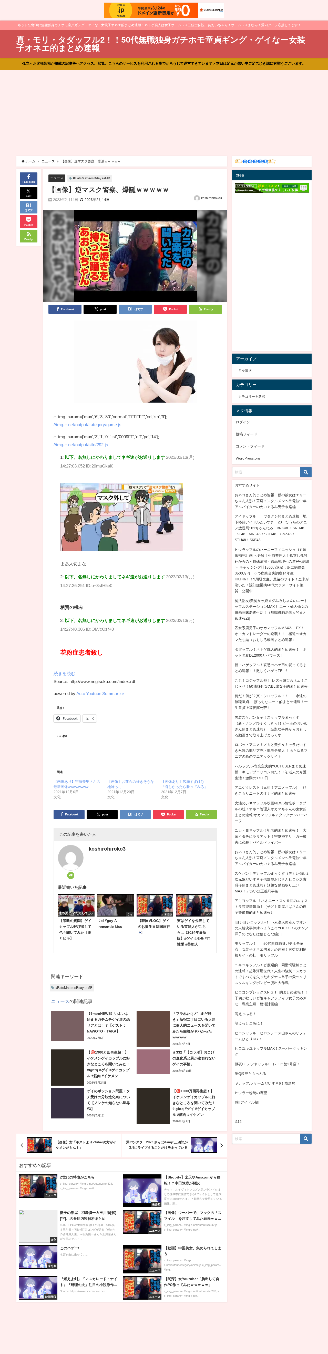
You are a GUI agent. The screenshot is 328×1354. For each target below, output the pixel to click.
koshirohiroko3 (211, 198)
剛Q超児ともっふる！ (252, 1073)
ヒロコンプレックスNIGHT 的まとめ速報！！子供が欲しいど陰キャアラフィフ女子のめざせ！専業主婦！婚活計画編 (271, 998)
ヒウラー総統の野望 (251, 1093)
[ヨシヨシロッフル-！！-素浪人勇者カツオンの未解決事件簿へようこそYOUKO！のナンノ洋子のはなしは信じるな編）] (272, 928)
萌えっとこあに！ (249, 1023)
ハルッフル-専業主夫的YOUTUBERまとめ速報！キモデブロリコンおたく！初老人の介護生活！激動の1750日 (270, 772)
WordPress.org (248, 458)
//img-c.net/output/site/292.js (81, 444)
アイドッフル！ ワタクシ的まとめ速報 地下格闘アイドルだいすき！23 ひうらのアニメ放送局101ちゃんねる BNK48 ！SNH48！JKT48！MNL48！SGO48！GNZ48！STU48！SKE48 (271, 528)
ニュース (56, 178)
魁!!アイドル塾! (247, 1102)
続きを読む (64, 673)
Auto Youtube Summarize (100, 693)
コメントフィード (250, 446)
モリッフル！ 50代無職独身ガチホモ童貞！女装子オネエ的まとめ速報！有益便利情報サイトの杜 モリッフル (270, 949)
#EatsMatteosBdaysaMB (91, 178)
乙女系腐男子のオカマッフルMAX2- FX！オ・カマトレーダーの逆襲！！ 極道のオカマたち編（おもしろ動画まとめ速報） (270, 633)
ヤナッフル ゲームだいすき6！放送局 (265, 1083)
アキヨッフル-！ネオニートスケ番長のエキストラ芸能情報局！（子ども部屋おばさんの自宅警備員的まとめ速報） (271, 906)
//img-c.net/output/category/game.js (87, 424)
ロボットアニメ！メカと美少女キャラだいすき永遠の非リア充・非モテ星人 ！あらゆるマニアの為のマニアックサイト (271, 750)
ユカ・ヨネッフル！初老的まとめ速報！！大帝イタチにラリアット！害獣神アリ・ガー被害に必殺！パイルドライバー (270, 836)
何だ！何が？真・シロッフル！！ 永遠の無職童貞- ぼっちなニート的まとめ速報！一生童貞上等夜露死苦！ (271, 701)
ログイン (243, 422)
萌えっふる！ (245, 1014)
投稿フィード (246, 434)
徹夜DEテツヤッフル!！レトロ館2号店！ (267, 1064)
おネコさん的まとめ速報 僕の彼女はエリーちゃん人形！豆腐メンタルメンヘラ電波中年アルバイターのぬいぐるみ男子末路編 (270, 501)
